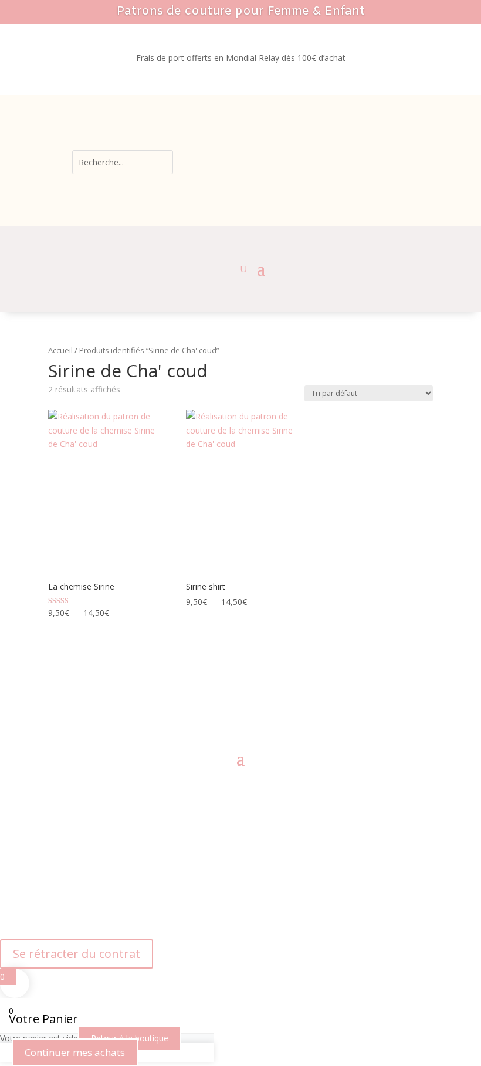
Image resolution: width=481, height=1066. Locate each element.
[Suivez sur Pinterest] (252, 713)
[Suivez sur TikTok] (275, 713)
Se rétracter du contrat (76, 954)
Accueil (60, 350)
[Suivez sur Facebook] (205, 713)
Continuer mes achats (75, 1052)
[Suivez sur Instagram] (228, 713)
